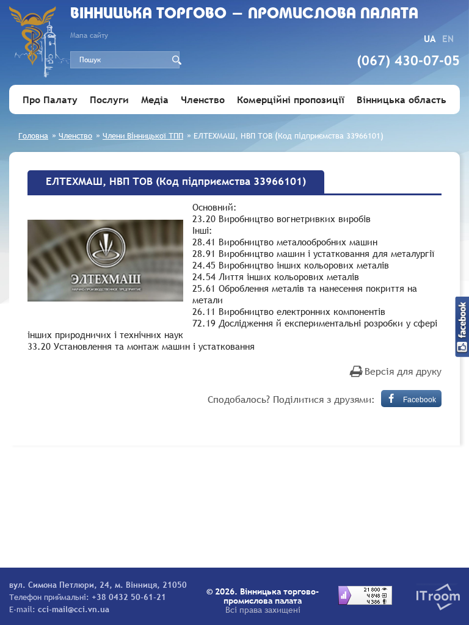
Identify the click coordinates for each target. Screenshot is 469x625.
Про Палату (50, 99)
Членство (203, 99)
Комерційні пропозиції (290, 99)
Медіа (155, 99)
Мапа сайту (89, 35)
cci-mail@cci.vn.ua (73, 609)
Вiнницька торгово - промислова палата (244, 14)
